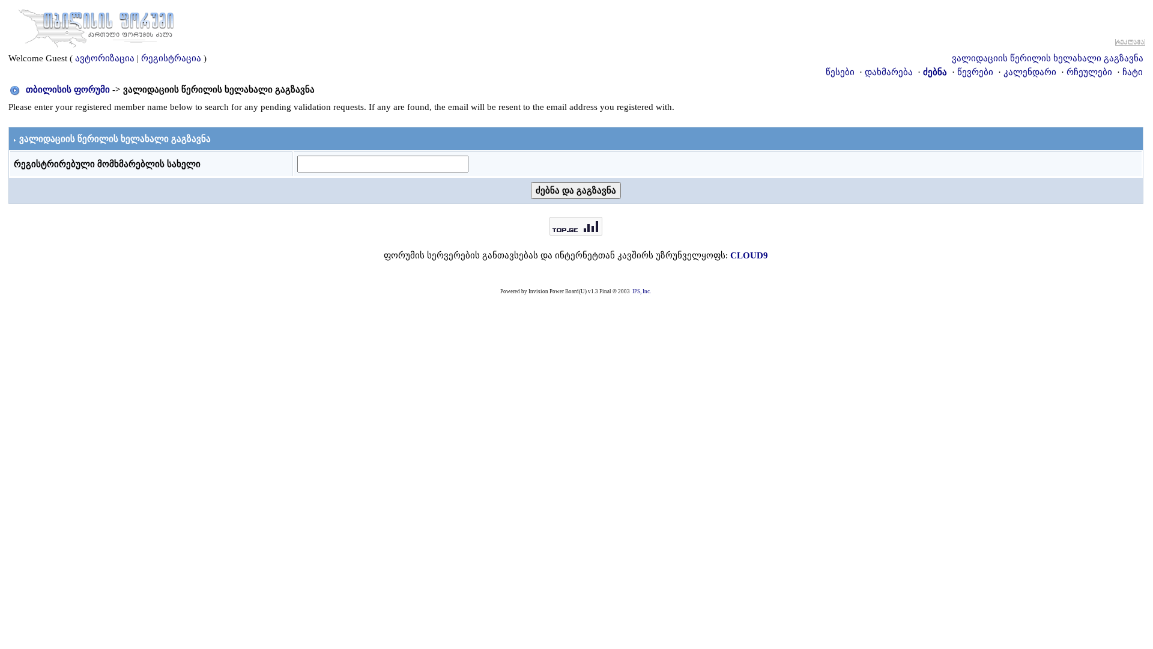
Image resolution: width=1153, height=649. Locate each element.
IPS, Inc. (641, 291)
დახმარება (889, 72)
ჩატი (1132, 72)
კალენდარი (1029, 72)
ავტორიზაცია (105, 58)
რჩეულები (1089, 72)
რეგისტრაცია (171, 58)
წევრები (975, 72)
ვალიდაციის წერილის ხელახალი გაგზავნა (1047, 58)
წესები (840, 72)
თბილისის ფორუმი (68, 89)
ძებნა (935, 72)
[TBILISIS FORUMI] (96, 26)
